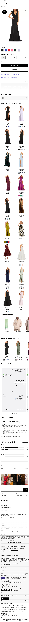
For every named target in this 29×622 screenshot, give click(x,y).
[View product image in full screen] (3, 40)
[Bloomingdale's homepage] (1, 0)
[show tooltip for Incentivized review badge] (10, 507)
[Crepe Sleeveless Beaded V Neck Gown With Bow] (21, 137)
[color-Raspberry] (19, 195)
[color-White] (19, 265)
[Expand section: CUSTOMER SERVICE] (14, 558)
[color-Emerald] (21, 195)
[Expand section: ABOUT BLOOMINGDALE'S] (14, 564)
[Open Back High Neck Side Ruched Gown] (7, 229)
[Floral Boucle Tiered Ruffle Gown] (21, 229)
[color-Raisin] (27, 359)
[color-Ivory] (6, 359)
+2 (24, 172)
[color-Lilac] (19, 126)
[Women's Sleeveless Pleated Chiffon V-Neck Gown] (21, 160)
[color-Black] (6, 126)
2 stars (2, 454)
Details (7, 61)
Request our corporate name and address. (14, 617)
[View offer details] (14, 98)
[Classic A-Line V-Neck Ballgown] (21, 252)
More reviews (14, 531)
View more (4, 90)
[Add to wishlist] (26, 10)
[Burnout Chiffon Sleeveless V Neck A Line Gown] (7, 160)
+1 (24, 149)
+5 (9, 359)
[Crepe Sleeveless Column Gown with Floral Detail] (21, 298)
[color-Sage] (22, 126)
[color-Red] (9, 242)
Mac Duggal (5, 3)
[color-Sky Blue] (22, 195)
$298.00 (3, 61)
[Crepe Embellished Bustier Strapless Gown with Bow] (7, 275)
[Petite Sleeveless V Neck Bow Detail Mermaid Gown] (7, 206)
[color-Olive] (5, 242)
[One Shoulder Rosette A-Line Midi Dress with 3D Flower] (7, 252)
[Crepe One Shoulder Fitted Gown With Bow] (7, 114)
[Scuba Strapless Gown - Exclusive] (6, 348)
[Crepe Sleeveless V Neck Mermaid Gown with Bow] (21, 114)
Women (5, 0)
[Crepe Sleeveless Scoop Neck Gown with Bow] (7, 137)
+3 (24, 126)
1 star (3, 456)
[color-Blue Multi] (22, 172)
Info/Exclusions (14, 77)
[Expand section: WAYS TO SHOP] (14, 567)
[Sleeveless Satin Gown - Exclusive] (18, 348)
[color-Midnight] (6, 288)
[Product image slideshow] (14, 27)
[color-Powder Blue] (22, 149)
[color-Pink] (17, 359)
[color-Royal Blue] (8, 126)
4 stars (2, 449)
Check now (19, 582)
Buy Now (14, 69)
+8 (21, 359)
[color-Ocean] (20, 126)
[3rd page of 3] (16, 413)
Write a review (25, 442)
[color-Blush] (21, 149)
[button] (14, 27)
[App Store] (5, 598)
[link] (7, 124)
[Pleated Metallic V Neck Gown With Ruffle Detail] (21, 206)
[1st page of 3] (12, 413)
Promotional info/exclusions (11, 582)
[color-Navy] (8, 149)
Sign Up (17, 74)
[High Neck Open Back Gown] (7, 183)
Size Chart (12, 54)
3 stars (2, 452)
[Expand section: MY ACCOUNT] (14, 561)
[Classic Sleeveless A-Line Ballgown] (7, 298)
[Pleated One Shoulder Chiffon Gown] (21, 183)
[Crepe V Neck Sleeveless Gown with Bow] (21, 275)
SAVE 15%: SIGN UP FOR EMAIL (14, 542)
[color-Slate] (8, 359)
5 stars (2, 447)
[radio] (6, 126)
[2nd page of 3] (14, 413)
